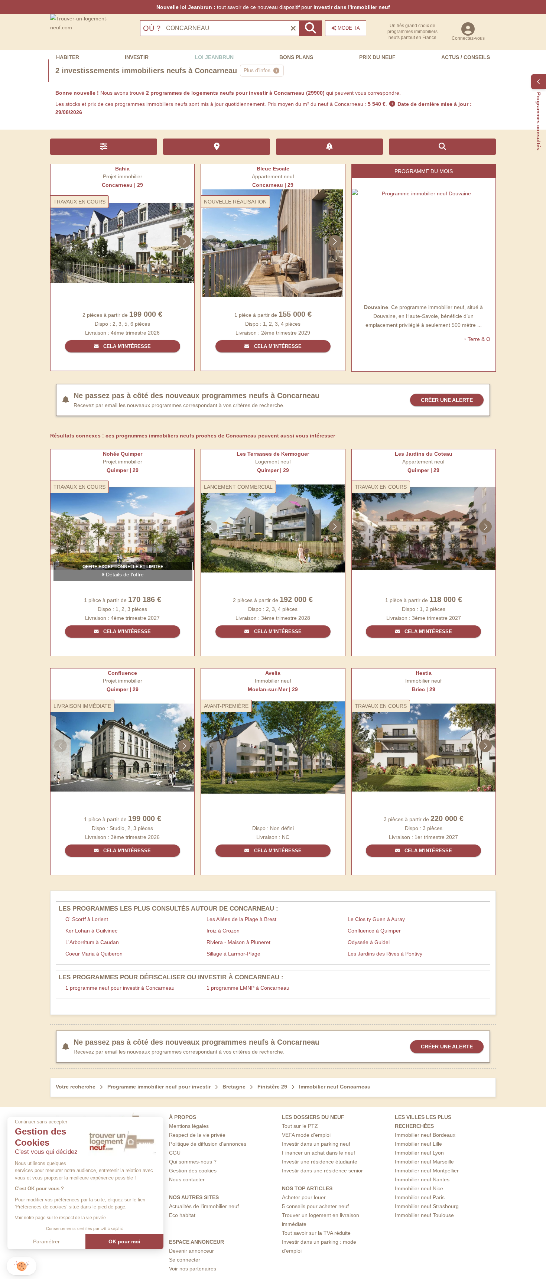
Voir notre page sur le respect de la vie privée (60, 1217)
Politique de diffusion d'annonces (207, 1144)
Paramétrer (46, 1241)
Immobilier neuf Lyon (419, 1153)
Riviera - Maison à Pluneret (238, 942)
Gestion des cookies (193, 1171)
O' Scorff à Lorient (86, 919)
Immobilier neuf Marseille (424, 1162)
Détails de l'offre (124, 574)
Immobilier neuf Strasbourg (427, 1206)
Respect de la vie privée (197, 1135)
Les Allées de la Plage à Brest (241, 919)
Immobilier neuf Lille (418, 1144)
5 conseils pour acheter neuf (315, 1206)
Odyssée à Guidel (369, 942)
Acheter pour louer (304, 1197)
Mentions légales (189, 1126)
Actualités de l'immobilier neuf (204, 1206)
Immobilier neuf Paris (420, 1197)
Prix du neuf (377, 57)
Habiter (67, 57)
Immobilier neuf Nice (419, 1188)
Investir (137, 57)
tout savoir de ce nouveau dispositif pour (273, 7)
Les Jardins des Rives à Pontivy (385, 954)
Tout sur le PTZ (300, 1126)
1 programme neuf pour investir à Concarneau (120, 988)
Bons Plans (296, 57)
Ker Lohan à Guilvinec (91, 931)
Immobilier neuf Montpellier (427, 1171)
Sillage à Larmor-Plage (233, 954)
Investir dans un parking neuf (316, 1144)
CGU (175, 1153)
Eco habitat (182, 1215)
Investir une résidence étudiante (319, 1162)
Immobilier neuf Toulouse (424, 1215)
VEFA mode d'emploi (306, 1135)
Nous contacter (187, 1179)
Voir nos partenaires (192, 1269)
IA (349, 28)
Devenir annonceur (191, 1251)
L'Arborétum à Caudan (92, 942)
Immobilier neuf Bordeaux (425, 1135)
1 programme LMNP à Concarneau (248, 988)
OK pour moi (124, 1241)
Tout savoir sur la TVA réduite (316, 1233)
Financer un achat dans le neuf (318, 1153)
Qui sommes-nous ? (193, 1162)
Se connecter (184, 1260)
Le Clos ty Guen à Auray (376, 919)
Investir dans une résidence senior (322, 1171)
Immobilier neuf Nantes (422, 1179)
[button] (21, 1266)
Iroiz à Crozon (223, 931)
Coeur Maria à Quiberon (94, 954)
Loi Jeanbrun (214, 57)
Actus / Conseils (465, 57)
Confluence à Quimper (374, 931)
